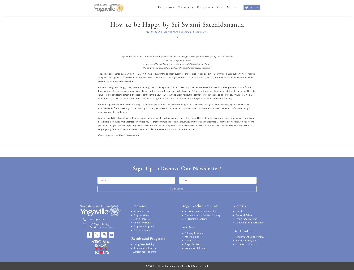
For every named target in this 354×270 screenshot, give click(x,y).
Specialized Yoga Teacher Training (202, 215)
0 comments (200, 31)
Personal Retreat (244, 215)
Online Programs (142, 222)
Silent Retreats (141, 211)
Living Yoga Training (143, 244)
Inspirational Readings (196, 248)
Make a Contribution (246, 244)
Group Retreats (141, 218)
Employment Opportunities (250, 236)
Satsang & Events (194, 233)
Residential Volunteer (144, 248)
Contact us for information (249, 222)
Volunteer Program (246, 240)
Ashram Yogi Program (144, 251)
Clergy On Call (192, 240)
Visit (220, 7)
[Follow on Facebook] (89, 235)
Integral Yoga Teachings (177, 31)
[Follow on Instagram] (104, 235)
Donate (253, 7)
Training (184, 7)
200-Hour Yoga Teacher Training (201, 211)
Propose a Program (143, 226)
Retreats (204, 7)
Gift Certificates (141, 230)
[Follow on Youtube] (111, 235)
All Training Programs (196, 218)
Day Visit (240, 211)
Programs (165, 7)
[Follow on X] (97, 235)
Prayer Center (192, 244)
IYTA (126, 135)
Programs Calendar (143, 215)
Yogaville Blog (192, 236)
